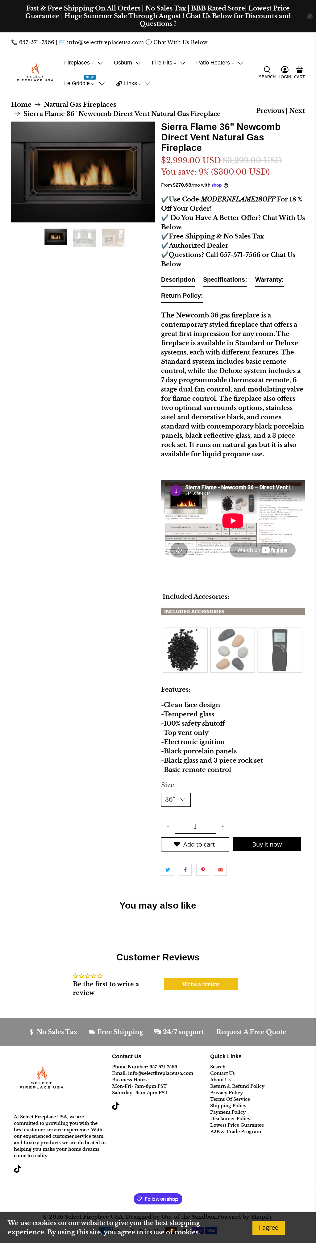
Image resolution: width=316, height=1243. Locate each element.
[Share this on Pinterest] (202, 870)
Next (297, 110)
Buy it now (267, 844)
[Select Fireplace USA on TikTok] (17, 1171)
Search (218, 1067)
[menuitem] (84, 62)
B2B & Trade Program (235, 1131)
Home (21, 105)
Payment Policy (228, 1112)
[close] (310, 16)
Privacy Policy (226, 1093)
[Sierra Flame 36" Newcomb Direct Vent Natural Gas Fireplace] (83, 172)
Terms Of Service (230, 1099)
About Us (220, 1080)
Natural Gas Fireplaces (80, 105)
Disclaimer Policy (230, 1118)
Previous (270, 110)
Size (167, 785)
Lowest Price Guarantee (237, 1125)
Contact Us (222, 1073)
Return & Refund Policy (237, 1086)
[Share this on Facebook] (185, 870)
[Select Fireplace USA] (35, 73)
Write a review (200, 984)
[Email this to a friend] (220, 870)
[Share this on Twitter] (167, 870)
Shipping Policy (228, 1105)
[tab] (178, 281)
